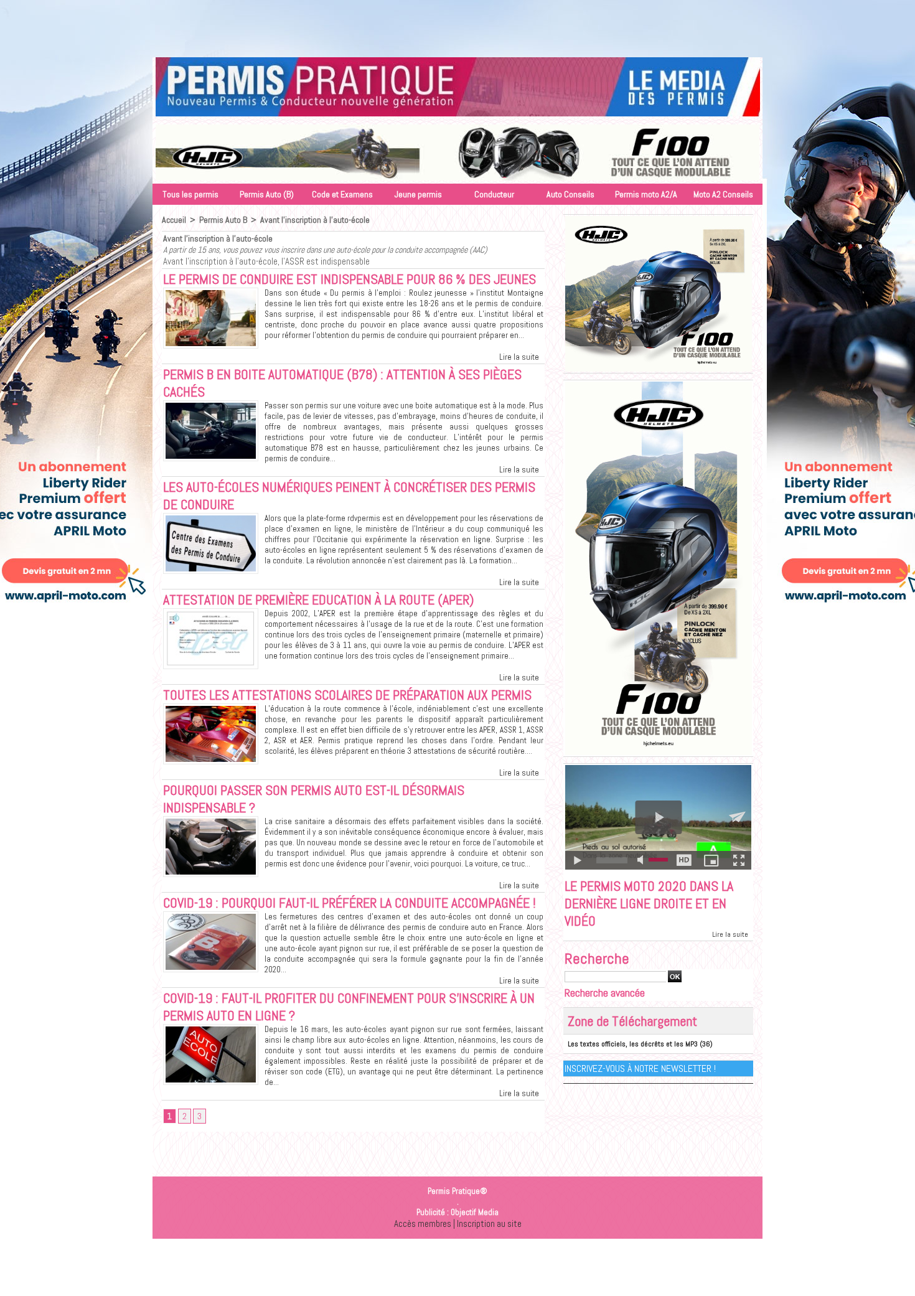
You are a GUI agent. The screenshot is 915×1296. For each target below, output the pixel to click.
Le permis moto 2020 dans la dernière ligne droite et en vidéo (649, 903)
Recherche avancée (605, 992)
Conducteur (494, 194)
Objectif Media (475, 1212)
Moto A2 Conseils (723, 194)
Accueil (174, 219)
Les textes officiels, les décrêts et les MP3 (633, 1044)
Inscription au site (489, 1223)
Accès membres (422, 1223)
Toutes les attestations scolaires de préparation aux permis (347, 694)
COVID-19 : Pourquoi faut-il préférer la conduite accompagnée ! (349, 902)
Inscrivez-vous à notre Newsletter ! (640, 1068)
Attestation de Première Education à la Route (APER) (318, 599)
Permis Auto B (223, 219)
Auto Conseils (570, 194)
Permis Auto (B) (267, 194)
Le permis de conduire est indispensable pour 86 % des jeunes (349, 279)
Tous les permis (190, 194)
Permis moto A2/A (646, 194)
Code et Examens (342, 194)
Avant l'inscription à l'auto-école (315, 219)
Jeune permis (418, 194)
